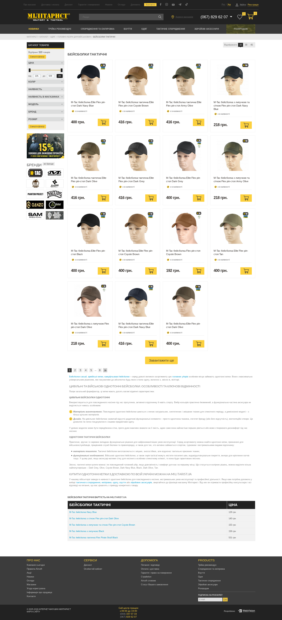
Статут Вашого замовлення (154, 584)
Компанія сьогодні (36, 565)
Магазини (31, 584)
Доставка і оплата (50, 4)
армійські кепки (95, 376)
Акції (29, 573)
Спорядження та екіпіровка (97, 29)
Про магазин (30, 4)
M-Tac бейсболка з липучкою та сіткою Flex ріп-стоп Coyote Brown (102, 525)
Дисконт (69, 4)
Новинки (34, 29)
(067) (128, 616)
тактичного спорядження (88, 482)
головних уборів (180, 376)
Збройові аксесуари (206, 29)
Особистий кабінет (93, 569)
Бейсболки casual (78, 376)
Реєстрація (253, 4)
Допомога (135, 4)
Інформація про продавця (39, 592)
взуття (122, 482)
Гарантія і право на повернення (156, 573)
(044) (128, 613)
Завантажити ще (161, 360)
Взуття (128, 29)
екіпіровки (106, 482)
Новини (108, 4)
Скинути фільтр (37, 57)
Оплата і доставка (150, 569)
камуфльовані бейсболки (116, 376)
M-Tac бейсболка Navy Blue (83, 512)
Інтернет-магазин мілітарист (55, 609)
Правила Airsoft (34, 569)
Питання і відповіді (150, 565)
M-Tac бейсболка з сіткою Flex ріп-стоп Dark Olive (94, 518)
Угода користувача (36, 588)
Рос (223, 4)
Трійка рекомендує (59, 29)
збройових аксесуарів (141, 482)
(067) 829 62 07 (215, 17)
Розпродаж (241, 29)
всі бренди (49, 164)
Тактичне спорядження (170, 29)
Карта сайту (33, 612)
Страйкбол (146, 576)
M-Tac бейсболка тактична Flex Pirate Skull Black (93, 537)
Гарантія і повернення (89, 4)
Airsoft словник (148, 580)
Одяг (144, 29)
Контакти (150, 4)
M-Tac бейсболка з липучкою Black (86, 531)
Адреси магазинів (184, 17)
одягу (115, 482)
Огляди (121, 4)
